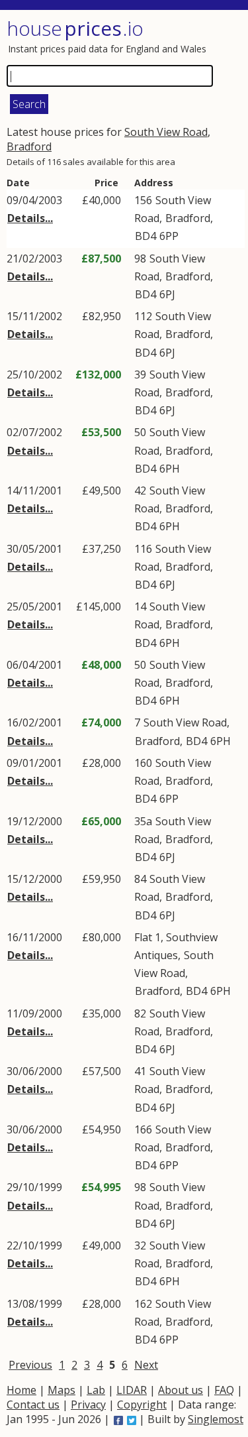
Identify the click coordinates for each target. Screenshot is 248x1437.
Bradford (29, 146)
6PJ (167, 294)
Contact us (33, 1404)
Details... (30, 218)
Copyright (142, 1404)
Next (146, 1364)
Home (21, 1390)
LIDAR (131, 1390)
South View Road (166, 132)
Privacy (88, 1404)
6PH (169, 468)
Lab (96, 1390)
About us (180, 1390)
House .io (75, 28)
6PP (169, 236)
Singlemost (215, 1419)
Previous (30, 1364)
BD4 (145, 236)
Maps (61, 1390)
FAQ (224, 1390)
